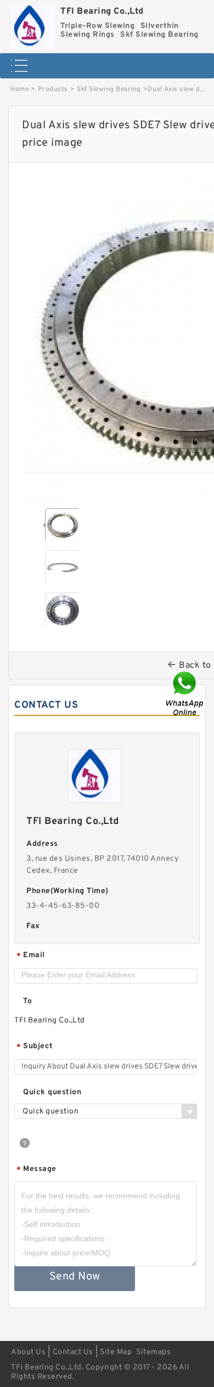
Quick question (52, 1092)
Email (30, 956)
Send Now (74, 1277)
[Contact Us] (185, 693)
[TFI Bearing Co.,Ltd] (33, 24)
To (27, 1001)
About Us (28, 1352)
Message (36, 1169)
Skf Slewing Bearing (109, 89)
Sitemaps (153, 1352)
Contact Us (73, 1352)
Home (19, 89)
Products (53, 89)
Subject (34, 1047)
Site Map (116, 1352)
